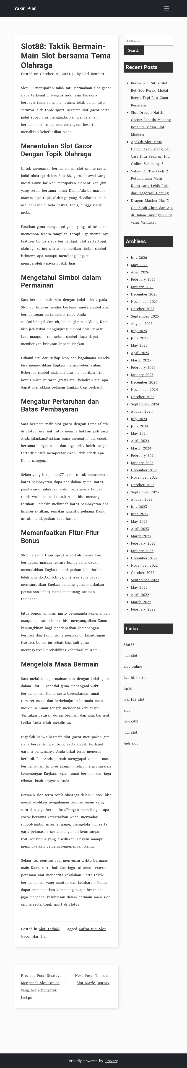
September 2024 (145, 403)
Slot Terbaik (49, 928)
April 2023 (140, 528)
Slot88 (129, 644)
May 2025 (139, 345)
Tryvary (111, 1060)
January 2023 (142, 550)
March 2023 (141, 535)
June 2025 (139, 338)
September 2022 (145, 579)
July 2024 (139, 418)
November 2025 (144, 301)
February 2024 (143, 455)
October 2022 (142, 572)
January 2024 (142, 462)
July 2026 (139, 257)
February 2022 (143, 609)
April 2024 (140, 440)
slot (127, 710)
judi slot (131, 655)
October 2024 (142, 396)
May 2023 (139, 521)
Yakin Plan (25, 8)
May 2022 (139, 587)
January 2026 (142, 286)
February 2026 (143, 279)
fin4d (128, 688)
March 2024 (141, 448)
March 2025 (141, 360)
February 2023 (143, 543)
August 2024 (142, 411)
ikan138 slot (134, 699)
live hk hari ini (136, 677)
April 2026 (140, 272)
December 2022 (144, 558)
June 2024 (139, 426)
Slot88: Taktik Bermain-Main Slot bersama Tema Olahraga (66, 56)
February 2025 (143, 367)
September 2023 (145, 492)
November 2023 (144, 477)
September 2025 (145, 316)
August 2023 (142, 499)
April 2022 (140, 594)
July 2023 (139, 506)
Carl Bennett (93, 73)
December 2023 (144, 469)
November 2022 (144, 565)
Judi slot (131, 743)
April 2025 (140, 352)
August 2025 (142, 323)
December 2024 (144, 382)
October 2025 (142, 308)
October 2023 (142, 484)
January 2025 (142, 374)
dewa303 (131, 721)
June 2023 (139, 513)
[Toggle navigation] (166, 8)
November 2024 (144, 389)
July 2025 (139, 330)
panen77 (56, 474)
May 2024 (139, 433)
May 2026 (139, 264)
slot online (133, 666)
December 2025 (144, 294)
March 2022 (141, 601)
